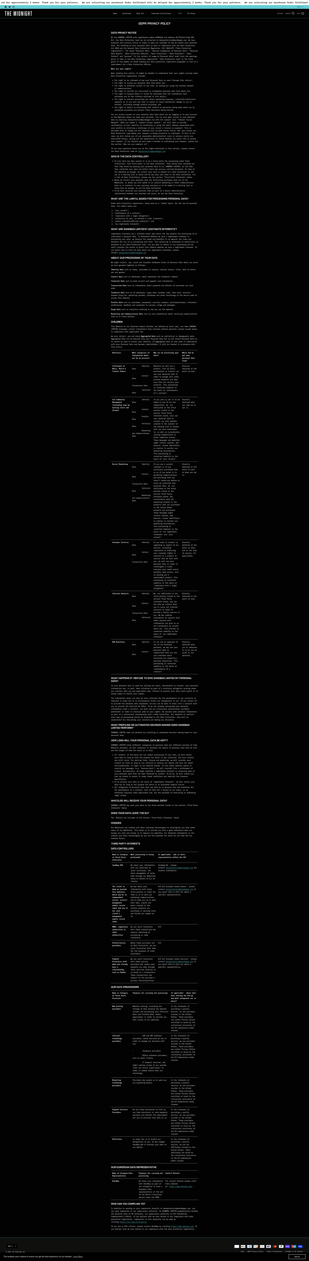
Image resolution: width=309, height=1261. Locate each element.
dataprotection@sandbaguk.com (151, 151)
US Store (191, 13)
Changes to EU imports (294, 1251)
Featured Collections (161, 13)
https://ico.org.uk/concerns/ (133, 1222)
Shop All (140, 13)
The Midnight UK (18, 1252)
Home (115, 13)
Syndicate (126, 13)
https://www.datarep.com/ (180, 1186)
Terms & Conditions (274, 1251)
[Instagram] (13, 7)
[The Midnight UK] (18, 13)
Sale (180, 13)
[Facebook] (6, 7)
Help (242, 1251)
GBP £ (299, 7)
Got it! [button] (297, 1257)
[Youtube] (10, 7)
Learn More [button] (78, 1257)
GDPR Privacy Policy (255, 1251)
